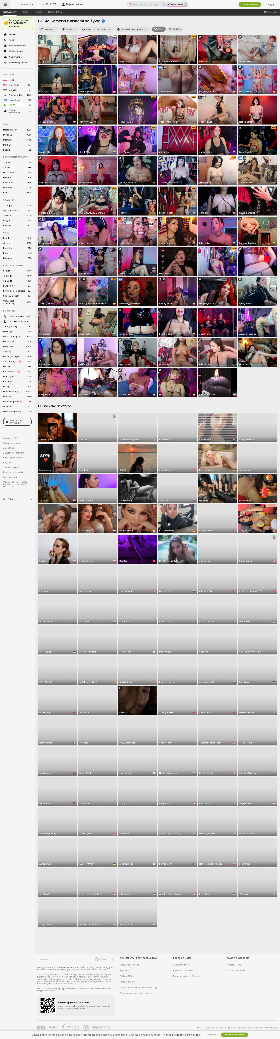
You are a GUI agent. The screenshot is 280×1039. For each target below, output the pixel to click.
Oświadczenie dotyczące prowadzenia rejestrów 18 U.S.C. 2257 (15, 484)
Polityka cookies (127, 982)
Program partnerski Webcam (186, 976)
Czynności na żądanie (132, 29)
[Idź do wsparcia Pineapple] (86, 1028)
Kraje (69, 29)
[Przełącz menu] (5, 4)
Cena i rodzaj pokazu (96, 29)
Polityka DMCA (127, 976)
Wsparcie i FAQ (10, 438)
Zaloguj (270, 4)
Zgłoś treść (8, 448)
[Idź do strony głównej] (25, 4)
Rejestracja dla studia (13, 472)
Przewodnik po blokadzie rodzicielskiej (138, 987)
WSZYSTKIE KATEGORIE (15, 421)
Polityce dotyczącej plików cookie (181, 1034)
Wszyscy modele (11, 477)
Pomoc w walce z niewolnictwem (135, 993)
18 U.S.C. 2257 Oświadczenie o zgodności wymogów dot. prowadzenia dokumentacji (237, 1028)
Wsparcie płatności (12, 443)
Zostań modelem (11, 467)
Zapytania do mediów (13, 453)
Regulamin (8, 462)
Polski (103, 959)
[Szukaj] (163, 4)
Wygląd (48, 29)
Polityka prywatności (13, 458)
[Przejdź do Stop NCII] (101, 1028)
